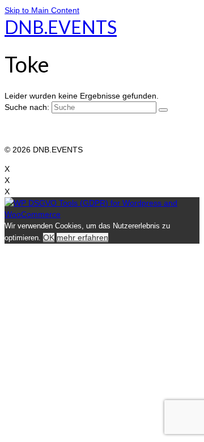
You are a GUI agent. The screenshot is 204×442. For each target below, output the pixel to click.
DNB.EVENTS (61, 27)
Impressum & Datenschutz (52, 126)
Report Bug (25, 138)
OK (48, 237)
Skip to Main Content (42, 10)
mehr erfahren (82, 237)
